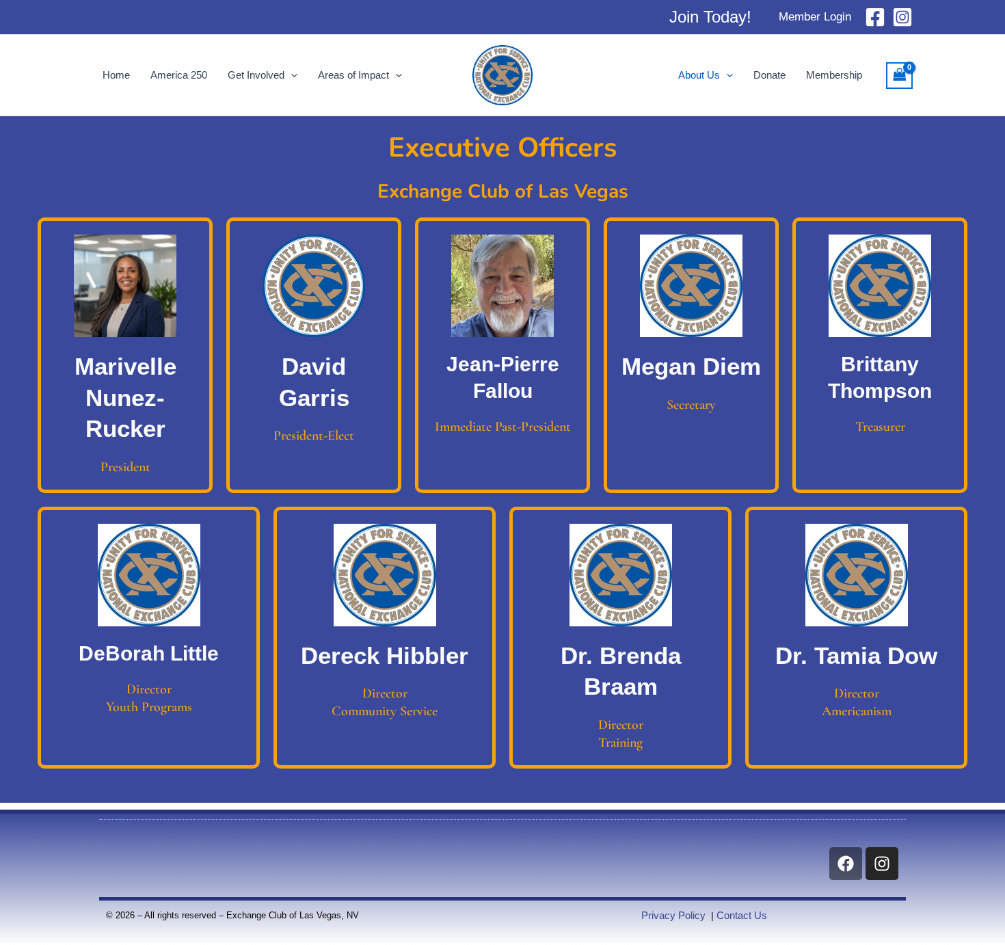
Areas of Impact (353, 75)
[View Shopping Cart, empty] (899, 75)
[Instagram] (902, 17)
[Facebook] (875, 17)
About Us (699, 75)
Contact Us (741, 915)
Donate (769, 75)
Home (116, 75)
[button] (710, 17)
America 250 (178, 75)
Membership (834, 75)
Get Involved (256, 75)
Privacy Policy (673, 915)
